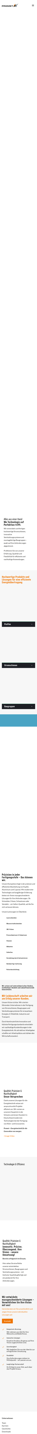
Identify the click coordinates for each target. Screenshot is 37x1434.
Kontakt (7, 1321)
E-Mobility (9, 812)
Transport (9, 855)
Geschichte (6, 1429)
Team (4, 1423)
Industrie (8, 833)
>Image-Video (9, 1136)
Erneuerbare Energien (15, 790)
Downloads (6, 1431)
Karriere (5, 1426)
